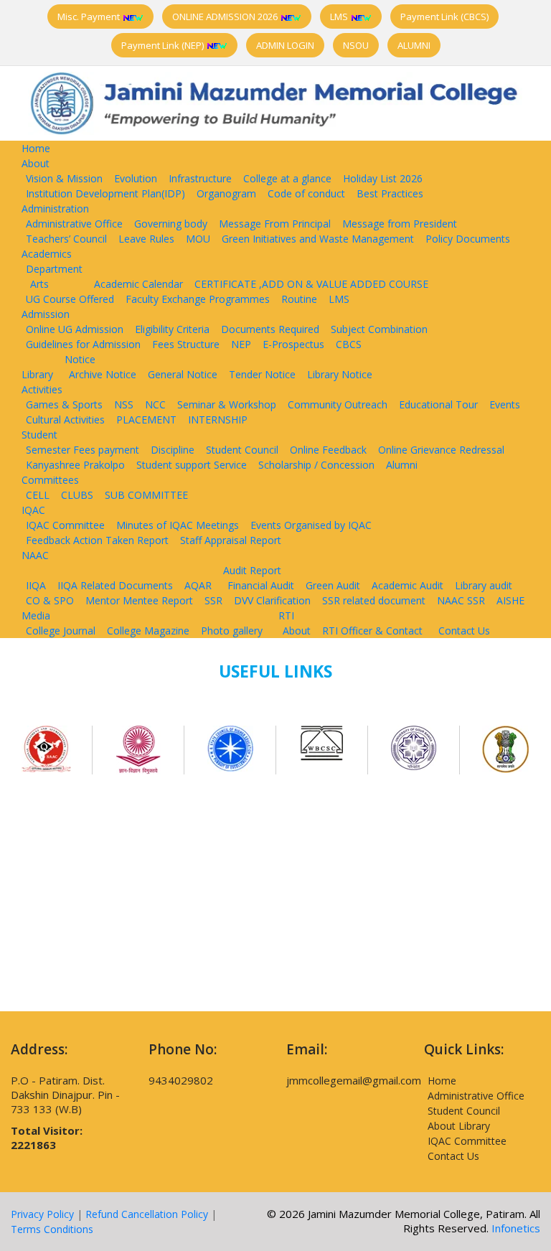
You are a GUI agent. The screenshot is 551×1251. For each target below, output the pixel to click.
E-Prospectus (293, 344)
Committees (50, 480)
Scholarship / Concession (316, 465)
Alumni (402, 465)
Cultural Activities (65, 419)
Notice (80, 359)
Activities (42, 389)
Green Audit (333, 585)
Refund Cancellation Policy (146, 1214)
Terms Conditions (52, 1229)
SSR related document (373, 600)
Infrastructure (200, 178)
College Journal (60, 630)
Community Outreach (337, 404)
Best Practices (390, 193)
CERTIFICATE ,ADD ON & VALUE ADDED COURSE (311, 284)
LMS (340, 16)
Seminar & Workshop (226, 404)
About (36, 163)
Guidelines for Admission (83, 344)
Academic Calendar (138, 284)
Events (504, 404)
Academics (47, 254)
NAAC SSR (461, 600)
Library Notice (339, 374)
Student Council (242, 449)
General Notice (182, 374)
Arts (39, 284)
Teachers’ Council (66, 238)
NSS (123, 404)
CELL (38, 495)
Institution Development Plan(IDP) (105, 193)
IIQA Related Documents (115, 585)
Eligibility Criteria (172, 329)
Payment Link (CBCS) (444, 16)
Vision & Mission (64, 178)
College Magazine (148, 630)
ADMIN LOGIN (285, 45)
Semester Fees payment (82, 449)
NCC (155, 404)
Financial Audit (260, 585)
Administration (55, 208)
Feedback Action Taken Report (97, 540)
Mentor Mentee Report (139, 600)
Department (54, 269)
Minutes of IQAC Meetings (177, 525)
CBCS (349, 344)
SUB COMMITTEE (146, 495)
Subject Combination (379, 329)
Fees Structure (186, 344)
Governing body (170, 223)
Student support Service (191, 465)
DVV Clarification (272, 600)
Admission (46, 314)
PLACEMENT (146, 419)
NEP (241, 344)
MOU (198, 238)
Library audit (483, 585)
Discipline (172, 449)
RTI (286, 615)
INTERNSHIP (218, 419)
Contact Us (464, 630)
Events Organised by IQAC (311, 525)
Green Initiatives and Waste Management (318, 238)
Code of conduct (306, 193)
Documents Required (270, 329)
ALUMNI (413, 45)
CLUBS (77, 495)
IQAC (33, 510)
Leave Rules (146, 238)
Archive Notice (102, 374)
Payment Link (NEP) (163, 45)
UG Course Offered (70, 299)
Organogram (226, 193)
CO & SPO (50, 600)
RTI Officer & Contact (372, 630)
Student (39, 434)
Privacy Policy (42, 1214)
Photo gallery (232, 630)
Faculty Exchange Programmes (198, 299)
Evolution (135, 178)
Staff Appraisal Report (230, 540)
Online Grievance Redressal (441, 449)
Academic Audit (407, 585)
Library (37, 374)
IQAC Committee (65, 525)
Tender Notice (262, 374)
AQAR (198, 585)
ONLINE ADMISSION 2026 (226, 16)
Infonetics (515, 1228)
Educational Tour (438, 404)
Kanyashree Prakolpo (75, 465)
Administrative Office (74, 223)
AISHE (510, 600)
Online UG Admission (74, 329)
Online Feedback (328, 449)
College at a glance (287, 178)
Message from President (399, 223)
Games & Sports (64, 404)
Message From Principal (275, 223)
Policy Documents (467, 238)
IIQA (36, 585)
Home (36, 148)
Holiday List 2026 (383, 178)
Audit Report (252, 570)
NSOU (356, 45)
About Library (459, 1126)
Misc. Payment (89, 16)
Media (36, 615)
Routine (299, 299)
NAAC (35, 555)
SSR (213, 600)
